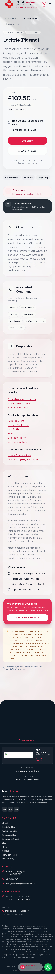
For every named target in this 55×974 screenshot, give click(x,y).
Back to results (12, 24)
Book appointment (10, 839)
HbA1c (11, 433)
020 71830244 (13, 879)
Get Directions (28, 740)
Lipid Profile (13, 429)
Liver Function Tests (18, 442)
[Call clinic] (44, 4)
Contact (6, 851)
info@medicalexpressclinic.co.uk (20, 883)
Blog (4, 843)
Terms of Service (9, 855)
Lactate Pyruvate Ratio (19, 455)
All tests (5, 823)
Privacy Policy (8, 859)
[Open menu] (50, 4)
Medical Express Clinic (15, 911)
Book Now (27, 140)
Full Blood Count (16, 420)
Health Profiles (8, 827)
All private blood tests (19, 403)
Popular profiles (9, 835)
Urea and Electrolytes (18, 425)
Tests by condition (10, 831)
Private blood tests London (22, 399)
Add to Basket (29, 150)
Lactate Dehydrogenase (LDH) (23, 459)
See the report (39, 759)
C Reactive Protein (17, 437)
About (5, 847)
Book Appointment (26, 617)
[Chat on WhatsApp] (48, 967)
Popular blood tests (18, 407)
